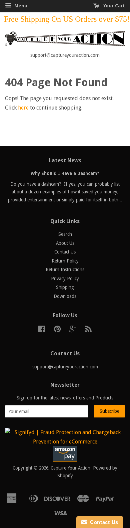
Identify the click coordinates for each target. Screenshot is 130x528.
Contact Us (65, 251)
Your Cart (113, 5)
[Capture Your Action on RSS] (88, 330)
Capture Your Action (70, 468)
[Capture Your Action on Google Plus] (73, 330)
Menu (20, 5)
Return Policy (65, 260)
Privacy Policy (65, 278)
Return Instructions (65, 269)
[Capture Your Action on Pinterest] (57, 330)
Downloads (65, 296)
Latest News (65, 160)
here (23, 108)
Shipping (65, 287)
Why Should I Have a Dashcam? (65, 173)
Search (65, 234)
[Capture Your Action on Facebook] (42, 330)
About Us (65, 243)
